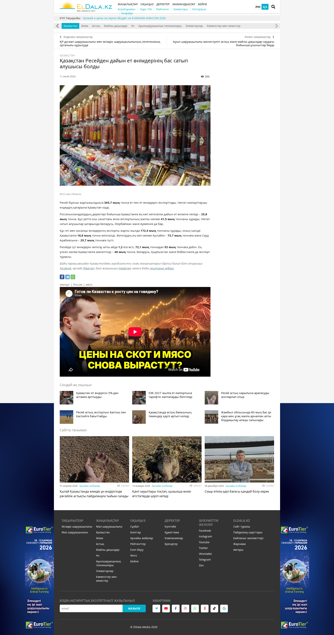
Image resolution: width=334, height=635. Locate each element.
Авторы (238, 550)
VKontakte (205, 554)
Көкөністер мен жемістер (223, 26)
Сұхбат (134, 526)
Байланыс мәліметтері (248, 538)
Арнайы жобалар (89, 486)
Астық (96, 26)
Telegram (88, 268)
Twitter (203, 548)
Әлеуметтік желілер (209, 522)
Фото (133, 555)
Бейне (134, 561)
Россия (77, 284)
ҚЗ (265, 7)
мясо (89, 284)
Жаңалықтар (107, 520)
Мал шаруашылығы (75, 532)
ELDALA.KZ (241, 520)
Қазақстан (70, 26)
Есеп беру (136, 550)
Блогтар (135, 532)
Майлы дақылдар (115, 26)
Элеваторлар (194, 26)
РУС (258, 7)
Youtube (204, 542)
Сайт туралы (241, 526)
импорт (65, 284)
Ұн (133, 26)
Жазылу (134, 608)
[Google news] (224, 608)
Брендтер (171, 544)
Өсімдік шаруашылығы (77, 526)
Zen (201, 565)
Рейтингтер (138, 544)
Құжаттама (172, 532)
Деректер (172, 520)
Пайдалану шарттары (247, 532)
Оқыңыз (137, 520)
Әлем (84, 26)
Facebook (65, 268)
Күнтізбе (170, 526)
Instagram (124, 268)
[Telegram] (67, 277)
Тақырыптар (72, 520)
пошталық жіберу (162, 268)
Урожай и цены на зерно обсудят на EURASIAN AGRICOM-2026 (124, 18)
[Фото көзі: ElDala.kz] (135, 135)
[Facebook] (62, 277)
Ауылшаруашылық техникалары (160, 26)
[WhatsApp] (73, 277)
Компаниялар (174, 538)
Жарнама (239, 544)
